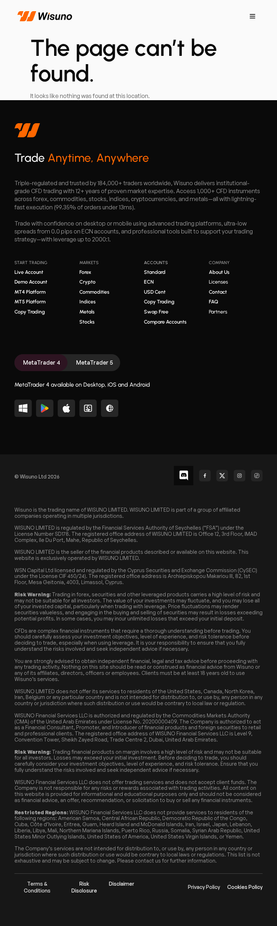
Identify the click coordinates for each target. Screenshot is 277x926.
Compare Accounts (165, 322)
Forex (85, 272)
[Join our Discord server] (183, 475)
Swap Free (156, 312)
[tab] (40, 362)
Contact (218, 292)
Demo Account (30, 282)
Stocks (86, 322)
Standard (155, 272)
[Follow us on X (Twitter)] (222, 475)
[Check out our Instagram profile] (239, 475)
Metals (86, 312)
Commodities (94, 292)
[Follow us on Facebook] (205, 475)
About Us (219, 272)
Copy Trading (29, 312)
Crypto (87, 282)
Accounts (156, 262)
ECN (149, 282)
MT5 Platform (29, 302)
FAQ (213, 302)
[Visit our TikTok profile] (257, 475)
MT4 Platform (29, 292)
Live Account (28, 272)
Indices (87, 302)
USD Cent (155, 292)
